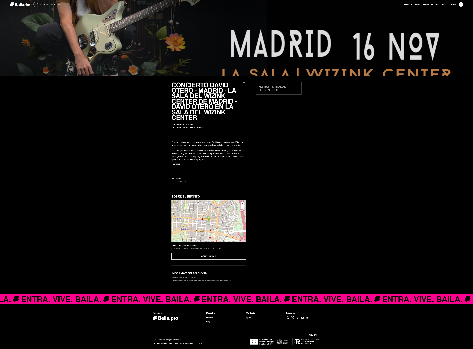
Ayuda (248, 318)
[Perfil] (461, 4)
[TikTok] (297, 317)
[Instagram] (287, 317)
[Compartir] (244, 83)
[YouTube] (302, 317)
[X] (292, 317)
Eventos (209, 318)
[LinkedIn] (307, 317)
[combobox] (53, 4)
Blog (208, 322)
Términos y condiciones (162, 343)
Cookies (199, 343)
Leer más (175, 164)
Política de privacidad (184, 343)
